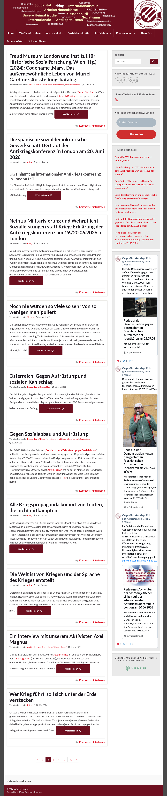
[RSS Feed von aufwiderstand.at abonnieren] (116, 99)
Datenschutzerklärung (19, 780)
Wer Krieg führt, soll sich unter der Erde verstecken (53, 697)
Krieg (29, 162)
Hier (64, 477)
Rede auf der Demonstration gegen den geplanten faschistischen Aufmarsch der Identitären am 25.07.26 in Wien (135, 222)
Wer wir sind (53, 33)
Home (10, 33)
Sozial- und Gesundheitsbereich (65, 439)
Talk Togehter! (22, 658)
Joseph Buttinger (68, 95)
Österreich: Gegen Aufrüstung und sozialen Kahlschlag (47, 379)
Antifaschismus (34, 84)
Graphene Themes (33, 792)
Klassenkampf (125, 33)
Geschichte (47, 84)
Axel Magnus (54, 469)
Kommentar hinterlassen (92, 125)
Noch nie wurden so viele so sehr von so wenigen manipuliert (52, 309)
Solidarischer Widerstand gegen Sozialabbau (71, 450)
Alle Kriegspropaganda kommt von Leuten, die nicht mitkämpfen (56, 507)
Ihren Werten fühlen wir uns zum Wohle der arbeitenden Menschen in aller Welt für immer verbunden (135, 208)
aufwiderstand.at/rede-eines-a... (139, 560)
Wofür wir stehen (30, 33)
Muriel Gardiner (85, 92)
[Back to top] (160, 789)
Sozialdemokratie (78, 33)
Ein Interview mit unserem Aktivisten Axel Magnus (56, 639)
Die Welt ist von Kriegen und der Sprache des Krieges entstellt (54, 577)
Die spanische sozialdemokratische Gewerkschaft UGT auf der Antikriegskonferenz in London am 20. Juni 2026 (56, 148)
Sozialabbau (102, 33)
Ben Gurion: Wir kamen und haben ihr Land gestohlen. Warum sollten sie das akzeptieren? (134, 184)
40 (70, 759)
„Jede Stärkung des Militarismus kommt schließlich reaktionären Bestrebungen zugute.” (135, 171)
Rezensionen (58, 84)
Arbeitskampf (47, 647)
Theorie (145, 33)
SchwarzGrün (15, 41)
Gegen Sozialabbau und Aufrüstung (48, 434)
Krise (48, 439)
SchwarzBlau (36, 41)
